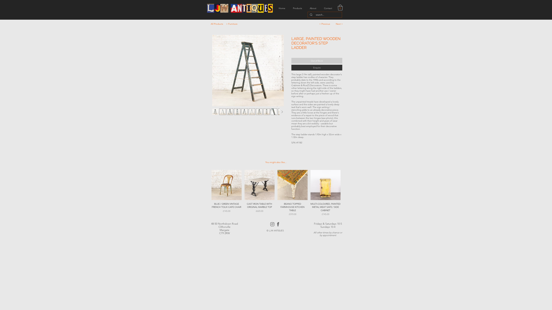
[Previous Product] (207, 185)
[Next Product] (344, 185)
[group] (276, 193)
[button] (340, 7)
